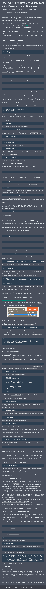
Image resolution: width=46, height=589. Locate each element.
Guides (15, 587)
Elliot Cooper (9, 582)
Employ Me (28, 587)
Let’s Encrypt (26, 431)
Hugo (24, 582)
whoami (21, 587)
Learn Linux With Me (39, 582)
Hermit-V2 (32, 582)
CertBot (14, 432)
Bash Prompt (6, 587)
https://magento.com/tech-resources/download (14, 300)
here (27, 25)
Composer (4, 227)
